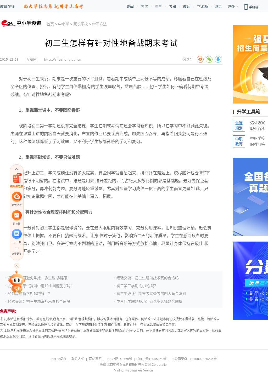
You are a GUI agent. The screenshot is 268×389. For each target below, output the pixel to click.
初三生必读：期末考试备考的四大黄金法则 (151, 293)
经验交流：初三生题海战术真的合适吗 (39, 301)
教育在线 (7, 6)
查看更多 (16, 253)
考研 (172, 6)
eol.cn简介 (59, 359)
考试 (144, 6)
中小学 (63, 24)
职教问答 (257, 144)
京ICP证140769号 (119, 359)
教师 (186, 6)
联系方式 (77, 359)
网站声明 (95, 359)
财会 (218, 6)
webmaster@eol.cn (139, 370)
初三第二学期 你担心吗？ (137, 286)
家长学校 (80, 24)
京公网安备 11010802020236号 (194, 359)
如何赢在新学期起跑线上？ (30, 293)
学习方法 (99, 24)
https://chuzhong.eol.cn (62, 59)
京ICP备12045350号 (151, 359)
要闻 (130, 6)
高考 (158, 6)
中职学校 (257, 138)
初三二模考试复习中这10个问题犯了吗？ (41, 286)
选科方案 (257, 123)
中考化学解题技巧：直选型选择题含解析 (149, 301)
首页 (50, 24)
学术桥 (202, 6)
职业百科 (257, 129)
